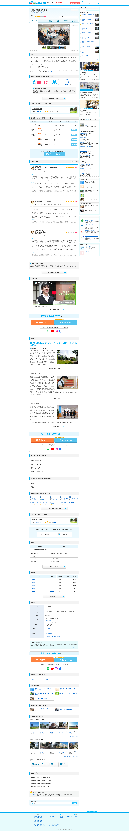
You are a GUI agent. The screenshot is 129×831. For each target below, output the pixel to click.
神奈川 (38, 818)
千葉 (44, 818)
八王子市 (34, 12)
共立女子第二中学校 (37, 109)
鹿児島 (52, 825)
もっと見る (97, 59)
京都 (41, 823)
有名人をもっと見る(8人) (54, 566)
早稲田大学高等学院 (86, 46)
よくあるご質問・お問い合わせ (66, 816)
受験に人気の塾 (74, 21)
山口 (46, 824)
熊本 (44, 825)
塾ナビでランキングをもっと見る (54, 508)
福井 (46, 817)
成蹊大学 (33, 591)
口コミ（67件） (50, 21)
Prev (31, 34)
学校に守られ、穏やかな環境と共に (46, 167)
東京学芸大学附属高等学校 (87, 37)
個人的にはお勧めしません (43, 232)
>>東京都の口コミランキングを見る (71, 756)
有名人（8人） (58, 21)
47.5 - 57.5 (52, 591)
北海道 (35, 816)
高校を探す (87, 251)
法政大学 (33, 582)
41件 (37, 731)
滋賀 (44, 823)
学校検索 (74, 803)
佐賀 (38, 825)
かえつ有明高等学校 (34, 729)
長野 (38, 817)
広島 (44, 824)
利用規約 (33, 794)
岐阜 (38, 821)
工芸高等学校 (62, 749)
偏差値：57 (32, 732)
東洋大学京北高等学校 (73, 729)
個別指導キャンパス (73, 502)
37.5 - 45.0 (52, 579)
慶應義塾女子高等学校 (86, 32)
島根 (38, 824)
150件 (47, 731)
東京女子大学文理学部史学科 (65, 556)
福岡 (35, 825)
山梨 (49, 817)
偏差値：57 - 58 (61, 752)
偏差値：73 (84, 56)
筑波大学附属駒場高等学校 (87, 23)
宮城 (44, 816)
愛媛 (55, 824)
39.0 (37, 111)
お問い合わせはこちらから (71, 647)
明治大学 (33, 588)
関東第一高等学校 (43, 729)
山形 (50, 816)
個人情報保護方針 (63, 818)
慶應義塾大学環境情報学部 (65, 553)
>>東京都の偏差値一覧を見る (72, 736)
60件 (65, 731)
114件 (56, 731)
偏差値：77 (32, 752)
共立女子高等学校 (48, 633)
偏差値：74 (84, 52)
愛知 (35, 821)
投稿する (76, 25)
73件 (37, 751)
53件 (46, 751)
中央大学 (33, 585)
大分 (46, 825)
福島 (53, 816)
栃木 (41, 820)
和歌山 (50, 823)
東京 (35, 818)
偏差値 (42, 20)
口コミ (63, 677)
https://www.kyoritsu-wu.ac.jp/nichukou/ (69, 16)
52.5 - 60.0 (52, 582)
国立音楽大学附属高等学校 (64, 729)
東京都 (32, 12)
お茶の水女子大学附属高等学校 (46, 749)
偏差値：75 (84, 38)
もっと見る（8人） (51, 71)
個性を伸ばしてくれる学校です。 (45, 201)
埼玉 (42, 818)
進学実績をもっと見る (54, 596)
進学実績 (66, 20)
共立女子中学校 (48, 636)
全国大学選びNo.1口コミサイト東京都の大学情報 (91, 225)
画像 (47, 679)
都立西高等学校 (85, 55)
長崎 (41, 825)
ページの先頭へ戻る (92, 811)
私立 (39, 12)
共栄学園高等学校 (53, 729)
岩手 (42, 816)
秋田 (47, 816)
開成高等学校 (33, 749)
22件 (56, 751)
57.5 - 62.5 (52, 588)
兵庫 (38, 823)
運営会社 (76, 816)
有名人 (63, 679)
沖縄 (56, 825)
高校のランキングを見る (89, 246)
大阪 (35, 823)
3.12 (54, 111)
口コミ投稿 (76, 10)
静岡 (41, 821)
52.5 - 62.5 (52, 585)
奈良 (46, 823)
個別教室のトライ (43, 502)
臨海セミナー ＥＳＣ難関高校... (54, 503)
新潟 (35, 817)
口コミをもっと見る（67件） (54, 272)
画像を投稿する (64, 534)
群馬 (38, 820)
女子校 (42, 12)
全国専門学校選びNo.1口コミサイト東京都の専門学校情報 (91, 220)
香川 (52, 824)
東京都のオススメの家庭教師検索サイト (91, 237)
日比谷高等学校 (85, 51)
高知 (58, 824)
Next (77, 34)
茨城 (35, 820)
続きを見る (54, 193)
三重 (44, 821)
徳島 (49, 824)
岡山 (41, 824)
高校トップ (34, 20)
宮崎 (49, 825)
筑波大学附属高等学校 (86, 19)
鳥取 (35, 824)
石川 (44, 817)
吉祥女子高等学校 (72, 749)
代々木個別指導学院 (63, 502)
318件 (75, 731)
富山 (41, 817)
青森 (39, 816)
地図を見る (48, 620)
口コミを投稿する (47, 534)
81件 (65, 751)
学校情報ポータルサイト (55, 2)
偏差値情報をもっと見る (54, 98)
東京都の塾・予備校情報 (89, 230)
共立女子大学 (34, 579)
